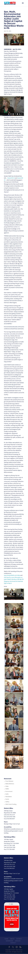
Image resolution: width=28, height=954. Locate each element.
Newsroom (9, 941)
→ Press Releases (8, 781)
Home (6, 939)
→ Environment (8, 791)
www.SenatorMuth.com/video (12, 575)
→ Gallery (6, 801)
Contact (13, 942)
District (19, 939)
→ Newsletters (8, 796)
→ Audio (6, 794)
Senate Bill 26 (11, 178)
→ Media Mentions (9, 783)
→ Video (6, 786)
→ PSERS (6, 789)
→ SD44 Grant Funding (10, 804)
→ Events (6, 799)
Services (18, 941)
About (12, 939)
